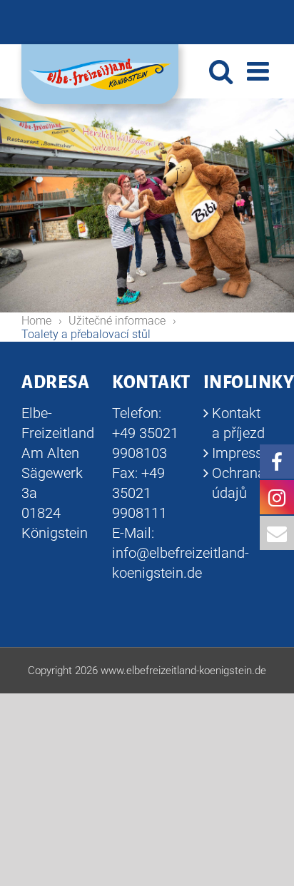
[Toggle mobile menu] (260, 71)
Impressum (238, 453)
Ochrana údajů (238, 482)
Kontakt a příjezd (238, 423)
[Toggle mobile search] (221, 71)
